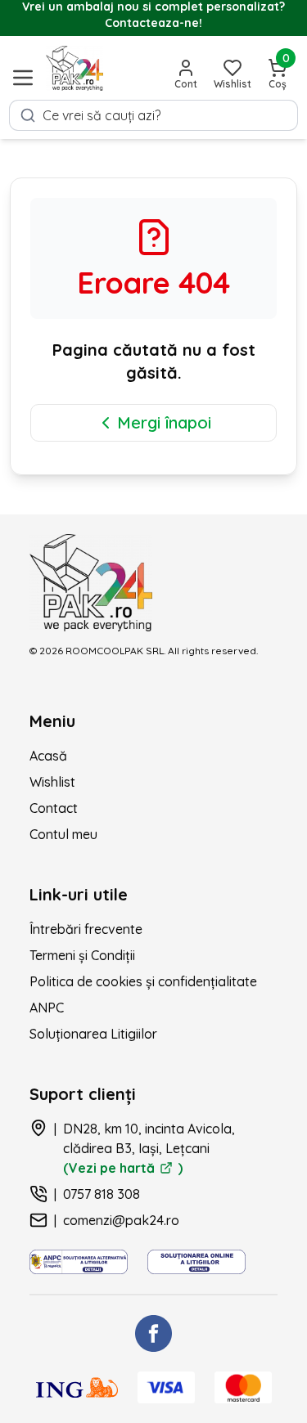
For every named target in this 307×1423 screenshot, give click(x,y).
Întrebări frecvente (85, 929)
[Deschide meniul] (23, 78)
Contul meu (63, 834)
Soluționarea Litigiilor (93, 1034)
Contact (53, 808)
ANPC (46, 1007)
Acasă (48, 755)
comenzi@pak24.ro (121, 1220)
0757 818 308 (101, 1194)
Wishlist (52, 782)
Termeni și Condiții (82, 955)
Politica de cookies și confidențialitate (143, 981)
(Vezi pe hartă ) (123, 1168)
